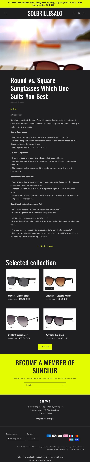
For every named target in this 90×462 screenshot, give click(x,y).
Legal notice (64, 449)
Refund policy (54, 447)
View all (45, 347)
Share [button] (15, 109)
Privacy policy (66, 447)
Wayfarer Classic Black (18, 295)
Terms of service (78, 447)
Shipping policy (52, 449)
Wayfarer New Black (55, 335)
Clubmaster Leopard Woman (58, 295)
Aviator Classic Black (18, 335)
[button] (5, 13)
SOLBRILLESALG (28, 447)
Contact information (77, 449)
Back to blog (46, 246)
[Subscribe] (63, 385)
